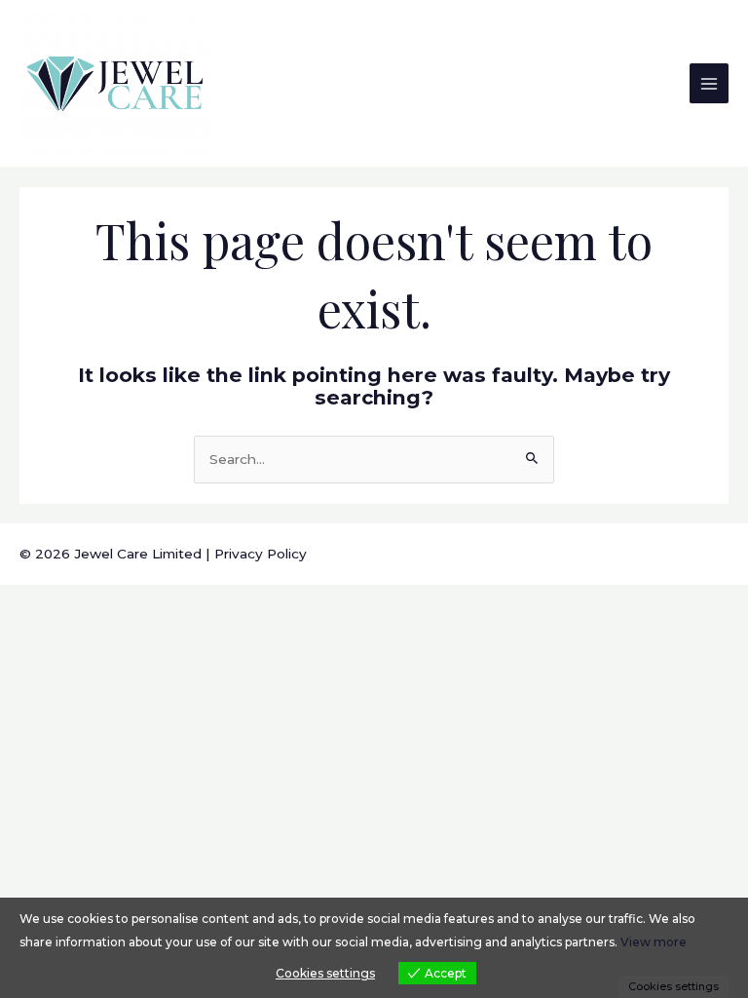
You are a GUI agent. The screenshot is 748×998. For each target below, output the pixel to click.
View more (653, 942)
